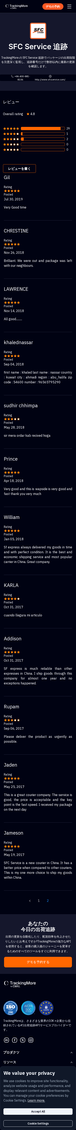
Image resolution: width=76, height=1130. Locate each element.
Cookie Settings (38, 1123)
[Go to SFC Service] (38, 30)
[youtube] (31, 1040)
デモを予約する (38, 962)
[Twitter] (22, 1040)
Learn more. (36, 1100)
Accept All (38, 1111)
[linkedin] (6, 1040)
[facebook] (14, 1040)
